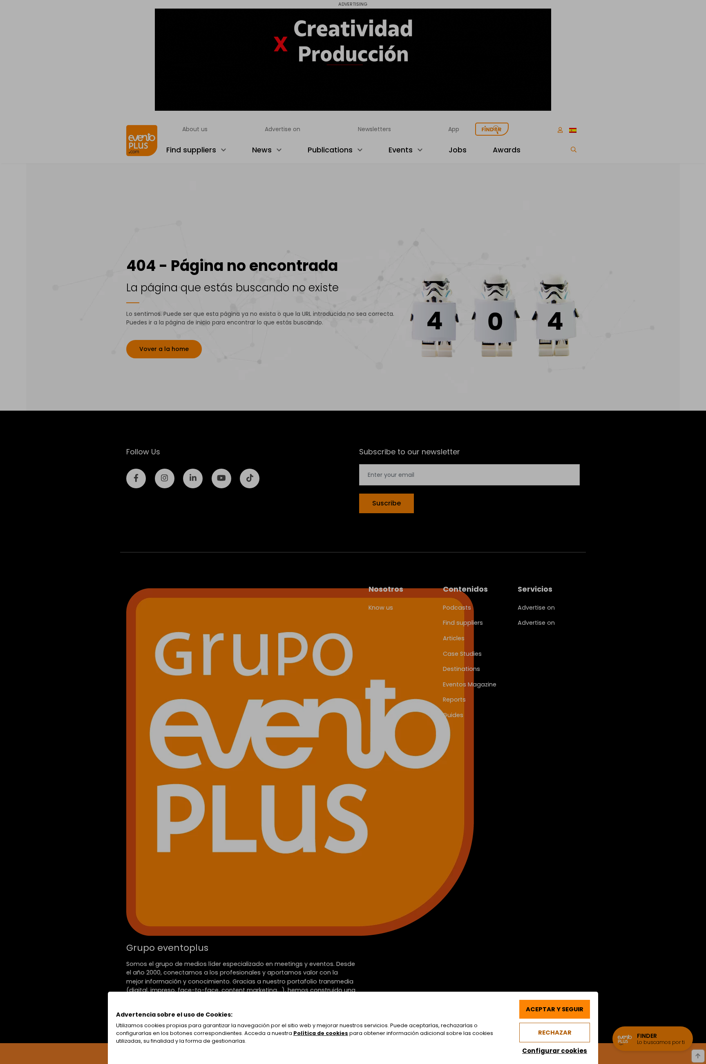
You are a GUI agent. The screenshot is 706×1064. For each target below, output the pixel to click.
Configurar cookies (554, 1050)
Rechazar (555, 1032)
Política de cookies (320, 1033)
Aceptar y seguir (554, 1009)
